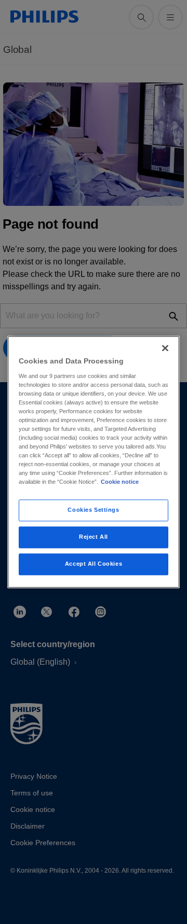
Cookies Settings (93, 510)
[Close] (165, 348)
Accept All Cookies (93, 564)
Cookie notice (120, 482)
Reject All (93, 537)
